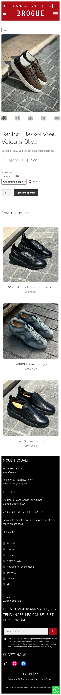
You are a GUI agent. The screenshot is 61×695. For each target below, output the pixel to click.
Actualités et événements (20, 566)
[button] (8, 584)
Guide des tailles (12, 601)
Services (11, 572)
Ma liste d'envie (26, 6)
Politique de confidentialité (17, 688)
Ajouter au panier (26, 192)
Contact (11, 578)
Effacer (36, 181)
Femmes (11, 549)
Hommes (12, 555)
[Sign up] (53, 631)
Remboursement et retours (43, 688)
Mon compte (9, 6)
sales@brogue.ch (19, 483)
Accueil (11, 543)
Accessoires (9, 597)
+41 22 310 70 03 (24, 479)
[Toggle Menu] (55, 13)
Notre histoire (14, 561)
